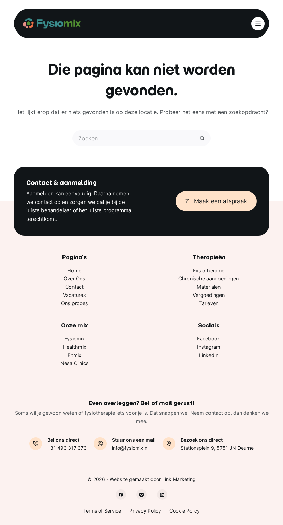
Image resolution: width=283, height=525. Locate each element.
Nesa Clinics (74, 363)
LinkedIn (208, 355)
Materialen (209, 287)
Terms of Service (102, 511)
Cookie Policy (184, 511)
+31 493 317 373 (67, 448)
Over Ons (74, 278)
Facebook (208, 338)
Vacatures (74, 295)
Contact (74, 287)
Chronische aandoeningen (208, 278)
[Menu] (258, 23)
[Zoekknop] (202, 138)
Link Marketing (179, 479)
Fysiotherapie (208, 270)
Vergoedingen (209, 295)
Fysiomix (74, 338)
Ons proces (74, 303)
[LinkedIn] (162, 494)
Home (74, 270)
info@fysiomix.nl (130, 448)
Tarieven (208, 303)
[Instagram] (141, 494)
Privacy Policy (145, 511)
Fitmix (74, 355)
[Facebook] (121, 494)
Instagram (209, 347)
